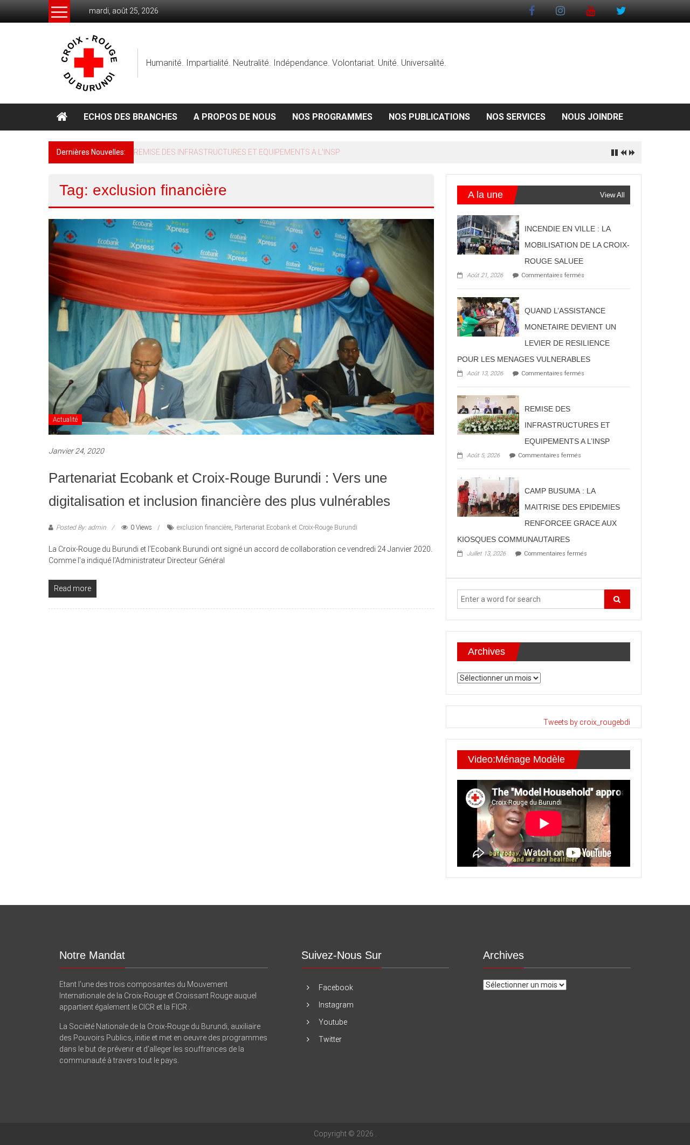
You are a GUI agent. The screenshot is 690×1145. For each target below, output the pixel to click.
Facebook (336, 987)
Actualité (65, 419)
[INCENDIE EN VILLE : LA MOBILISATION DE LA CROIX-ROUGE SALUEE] (488, 234)
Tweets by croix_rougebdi (586, 722)
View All (612, 195)
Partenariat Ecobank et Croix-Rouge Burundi (295, 527)
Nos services (516, 117)
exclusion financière (204, 527)
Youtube (333, 1022)
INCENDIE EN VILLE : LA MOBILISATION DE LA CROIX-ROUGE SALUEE (577, 244)
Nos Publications (429, 117)
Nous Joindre (592, 117)
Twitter (330, 1039)
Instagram (336, 1004)
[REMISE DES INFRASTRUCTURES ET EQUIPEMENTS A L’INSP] (488, 414)
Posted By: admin (81, 527)
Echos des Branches (130, 117)
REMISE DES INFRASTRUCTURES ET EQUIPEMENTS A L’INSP (237, 152)
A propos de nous (235, 117)
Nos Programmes (332, 117)
